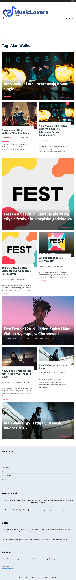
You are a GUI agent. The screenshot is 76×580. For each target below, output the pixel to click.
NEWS (4, 464)
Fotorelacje (43, 140)
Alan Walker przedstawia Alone (53, 367)
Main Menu (6, 14)
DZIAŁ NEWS (22, 94)
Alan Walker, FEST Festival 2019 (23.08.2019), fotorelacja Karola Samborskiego (53, 130)
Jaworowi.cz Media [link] (8, 569)
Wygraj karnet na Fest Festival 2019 (51, 259)
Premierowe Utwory (34, 94)
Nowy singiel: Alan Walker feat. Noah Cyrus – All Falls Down (16, 373)
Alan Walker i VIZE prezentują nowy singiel (35, 86)
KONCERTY (5, 467)
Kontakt (4, 479)
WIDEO (4, 471)
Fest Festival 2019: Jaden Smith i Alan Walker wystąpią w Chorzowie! (37, 331)
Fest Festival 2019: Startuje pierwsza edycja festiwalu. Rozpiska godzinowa (38, 216)
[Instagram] (72, 18)
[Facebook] (69, 18)
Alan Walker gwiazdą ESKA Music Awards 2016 (33, 425)
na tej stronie (23, 559)
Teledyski (26, 139)
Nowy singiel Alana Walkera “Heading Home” (16, 131)
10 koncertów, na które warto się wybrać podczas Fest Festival (16, 270)
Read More (66, 97)
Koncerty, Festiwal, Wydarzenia (42, 224)
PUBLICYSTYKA (6, 475)
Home (7, 39)
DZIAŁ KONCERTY (59, 139)
